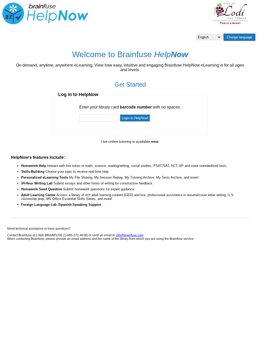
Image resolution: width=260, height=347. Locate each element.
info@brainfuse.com (129, 235)
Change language (239, 37)
